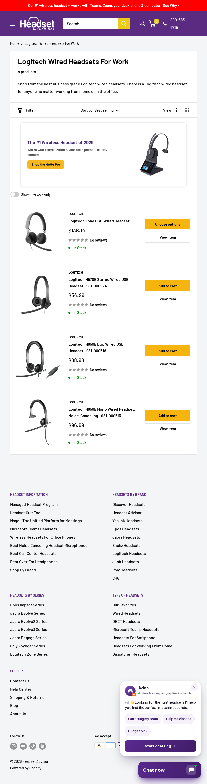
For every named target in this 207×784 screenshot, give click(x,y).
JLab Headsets (125, 561)
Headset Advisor (127, 512)
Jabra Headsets (126, 537)
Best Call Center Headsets (33, 553)
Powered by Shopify (25, 768)
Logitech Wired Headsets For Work (51, 43)
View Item (168, 237)
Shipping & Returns (27, 697)
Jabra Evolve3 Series (28, 629)
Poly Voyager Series (27, 645)
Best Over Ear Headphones (34, 561)
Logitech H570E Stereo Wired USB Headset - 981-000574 (98, 282)
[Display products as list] (178, 110)
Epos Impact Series (27, 604)
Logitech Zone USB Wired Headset (99, 220)
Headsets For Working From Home (142, 645)
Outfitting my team (143, 719)
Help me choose (178, 719)
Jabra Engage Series (28, 637)
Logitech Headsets (129, 553)
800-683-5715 (178, 23)
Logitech (75, 214)
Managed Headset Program (34, 504)
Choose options (167, 224)
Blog (14, 705)
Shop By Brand (23, 569)
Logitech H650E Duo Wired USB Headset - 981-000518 (96, 347)
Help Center (20, 689)
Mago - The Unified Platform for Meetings (46, 520)
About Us (18, 713)
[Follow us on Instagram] (13, 745)
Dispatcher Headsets (130, 653)
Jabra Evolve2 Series (28, 621)
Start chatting (158, 746)
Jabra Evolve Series (27, 613)
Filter (30, 110)
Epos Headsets (125, 528)
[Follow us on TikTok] (32, 745)
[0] (152, 23)
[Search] (124, 23)
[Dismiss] (194, 687)
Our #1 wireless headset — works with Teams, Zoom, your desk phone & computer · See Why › (103, 5)
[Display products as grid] (187, 110)
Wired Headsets (126, 613)
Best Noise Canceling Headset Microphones (48, 545)
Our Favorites (124, 604)
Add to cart (167, 286)
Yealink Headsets (127, 520)
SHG (116, 578)
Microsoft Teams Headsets (33, 528)
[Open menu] (12, 24)
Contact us (19, 680)
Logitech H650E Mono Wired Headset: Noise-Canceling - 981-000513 (101, 412)
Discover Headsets (129, 504)
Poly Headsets (125, 569)
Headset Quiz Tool (25, 512)
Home (14, 43)
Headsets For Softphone (134, 637)
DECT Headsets (126, 621)
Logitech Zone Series (29, 653)
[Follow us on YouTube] (23, 745)
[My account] (142, 23)
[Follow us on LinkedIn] (42, 745)
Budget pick (137, 731)
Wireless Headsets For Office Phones (42, 537)
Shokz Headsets (126, 545)
